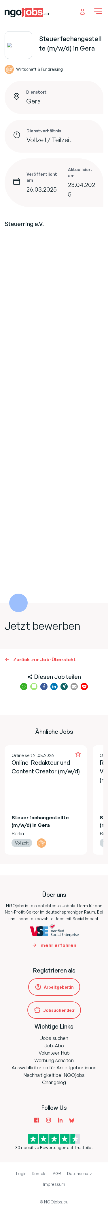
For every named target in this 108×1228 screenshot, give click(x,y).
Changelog (54, 1082)
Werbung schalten (54, 1060)
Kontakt (39, 1173)
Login (21, 1173)
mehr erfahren (58, 945)
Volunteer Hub (54, 1053)
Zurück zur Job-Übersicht (44, 659)
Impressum (54, 1184)
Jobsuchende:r (59, 1010)
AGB (57, 1173)
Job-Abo (54, 1045)
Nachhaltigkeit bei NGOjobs (54, 1075)
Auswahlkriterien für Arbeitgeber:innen (54, 1067)
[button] (23, 686)
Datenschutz (79, 1173)
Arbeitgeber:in (59, 987)
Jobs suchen (54, 1038)
